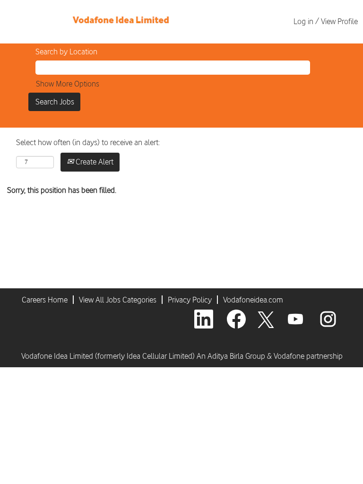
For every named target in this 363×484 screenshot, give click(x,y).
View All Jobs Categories (117, 299)
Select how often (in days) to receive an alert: (88, 142)
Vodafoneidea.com (253, 299)
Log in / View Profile (326, 21)
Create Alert (93, 161)
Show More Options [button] (67, 83)
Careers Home (45, 299)
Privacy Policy (190, 299)
